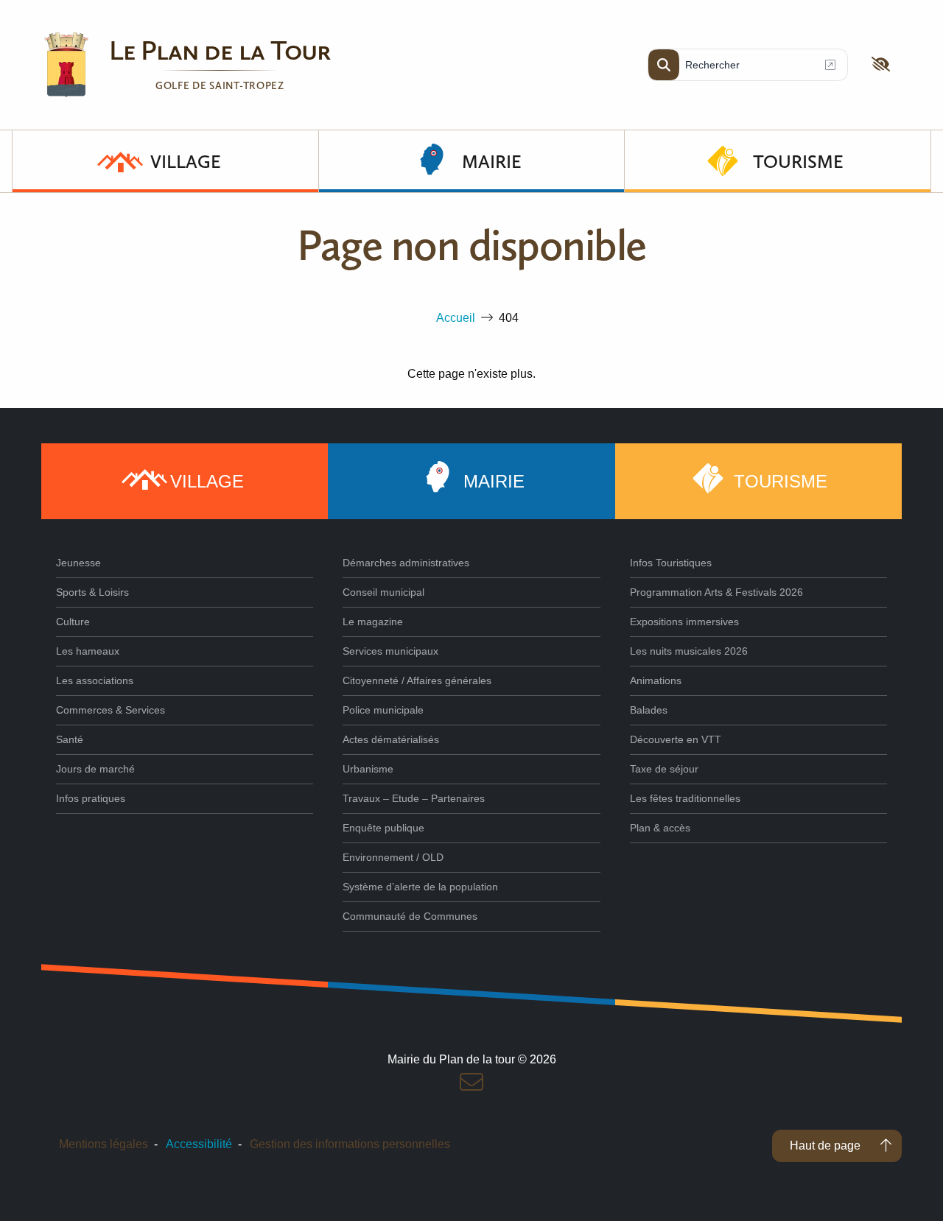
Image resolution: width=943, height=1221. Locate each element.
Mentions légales (103, 1144)
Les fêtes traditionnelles (685, 798)
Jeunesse (78, 563)
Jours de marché (95, 769)
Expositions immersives (684, 621)
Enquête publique (383, 828)
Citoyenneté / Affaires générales (417, 680)
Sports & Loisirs (92, 592)
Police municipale (383, 710)
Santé (69, 739)
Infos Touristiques (671, 563)
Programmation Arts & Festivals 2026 (716, 592)
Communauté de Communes (410, 916)
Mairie (492, 161)
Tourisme (798, 161)
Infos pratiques (90, 798)
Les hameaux (87, 651)
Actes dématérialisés (391, 739)
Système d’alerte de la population (420, 887)
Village (185, 161)
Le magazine (373, 621)
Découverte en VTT (675, 739)
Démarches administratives (406, 563)
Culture (73, 621)
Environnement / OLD (393, 857)
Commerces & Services (110, 710)
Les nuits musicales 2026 (689, 651)
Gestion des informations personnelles (350, 1144)
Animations (655, 680)
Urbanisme (368, 769)
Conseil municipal (383, 592)
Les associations (94, 680)
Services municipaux (390, 651)
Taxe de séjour (664, 769)
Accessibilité (199, 1144)
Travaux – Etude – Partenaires (414, 798)
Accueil (455, 318)
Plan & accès (660, 828)
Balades (648, 710)
